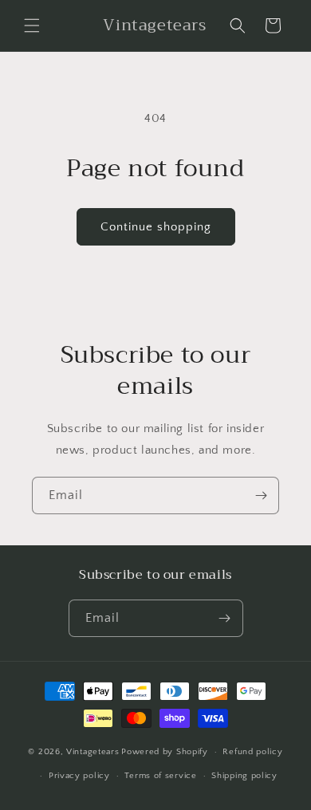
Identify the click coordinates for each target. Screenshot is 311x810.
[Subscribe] (260, 495)
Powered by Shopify (164, 752)
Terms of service (160, 776)
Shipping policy (244, 776)
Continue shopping (155, 227)
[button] (31, 25)
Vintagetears (92, 752)
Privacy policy (79, 776)
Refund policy (252, 752)
